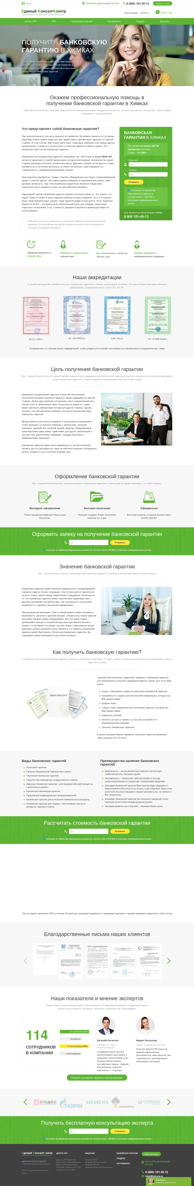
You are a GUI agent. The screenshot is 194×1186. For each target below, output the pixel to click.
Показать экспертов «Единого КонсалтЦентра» (97, 1077)
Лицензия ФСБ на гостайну (96, 1162)
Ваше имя (133, 160)
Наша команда (131, 12)
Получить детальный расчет (102, 3)
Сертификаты (114, 21)
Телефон (133, 170)
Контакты (144, 12)
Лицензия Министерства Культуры (99, 1167)
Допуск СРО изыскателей (66, 1164)
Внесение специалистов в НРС (68, 1167)
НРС (54, 21)
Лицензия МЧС (91, 1159)
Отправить (134, 182)
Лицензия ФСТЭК (92, 1164)
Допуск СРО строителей (66, 1159)
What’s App (166, 12)
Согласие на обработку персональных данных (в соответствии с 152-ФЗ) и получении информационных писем (98, 550)
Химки (28, 3)
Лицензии (164, 21)
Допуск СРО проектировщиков (68, 1162)
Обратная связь (162, 3)
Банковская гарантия (82, 21)
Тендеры (140, 21)
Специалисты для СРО (65, 1169)
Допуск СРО (31, 21)
